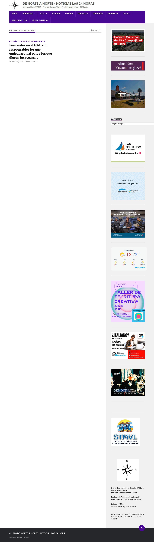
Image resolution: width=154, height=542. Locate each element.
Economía (22, 41)
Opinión (69, 14)
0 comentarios (31, 62)
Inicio (14, 14)
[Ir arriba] (142, 528)
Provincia (98, 14)
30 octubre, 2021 (16, 62)
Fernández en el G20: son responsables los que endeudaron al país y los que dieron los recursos (30, 51)
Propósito (83, 14)
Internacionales (36, 41)
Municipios (27, 14)
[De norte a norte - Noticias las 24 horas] (77, 5)
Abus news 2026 (19, 20)
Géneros (56, 14)
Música (126, 14)
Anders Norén (23, 537)
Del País (43, 14)
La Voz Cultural (40, 20)
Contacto (113, 14)
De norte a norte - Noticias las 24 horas (42, 533)
